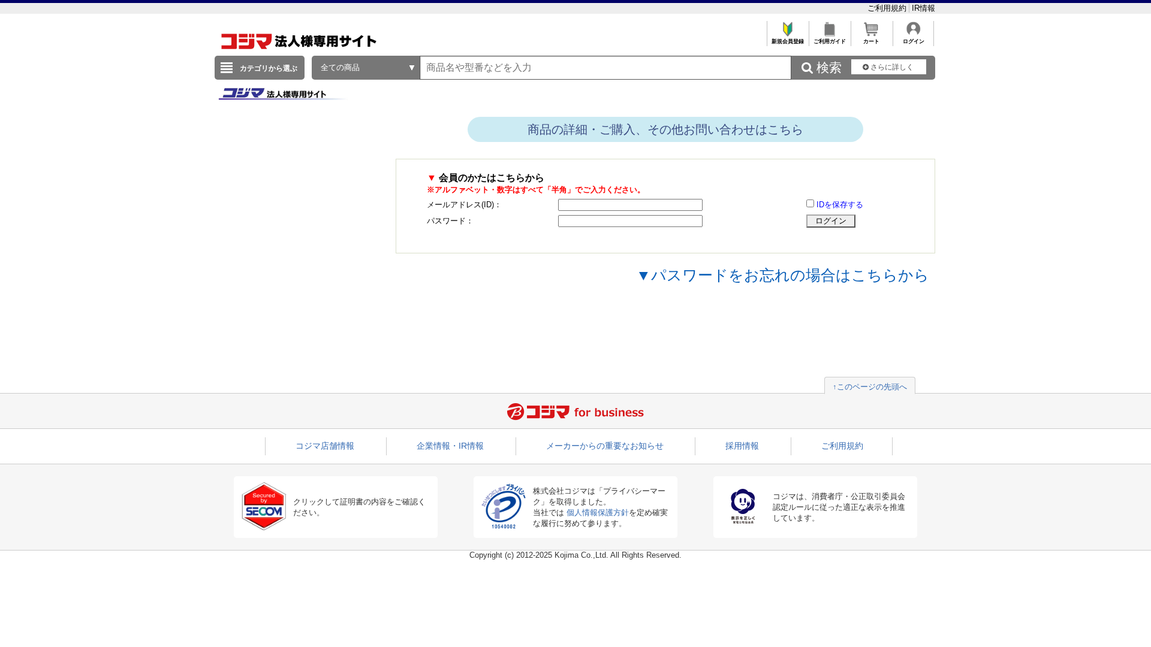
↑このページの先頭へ (870, 386)
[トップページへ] (299, 53)
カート (871, 41)
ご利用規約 (888, 8)
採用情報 (742, 446)
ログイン (913, 41)
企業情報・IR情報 (450, 446)
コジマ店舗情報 (325, 446)
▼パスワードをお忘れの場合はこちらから (782, 275)
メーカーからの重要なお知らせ (605, 446)
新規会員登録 (788, 41)
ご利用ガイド (829, 41)
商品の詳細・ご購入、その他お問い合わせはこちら (665, 129)
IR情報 (923, 8)
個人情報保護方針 (598, 512)
